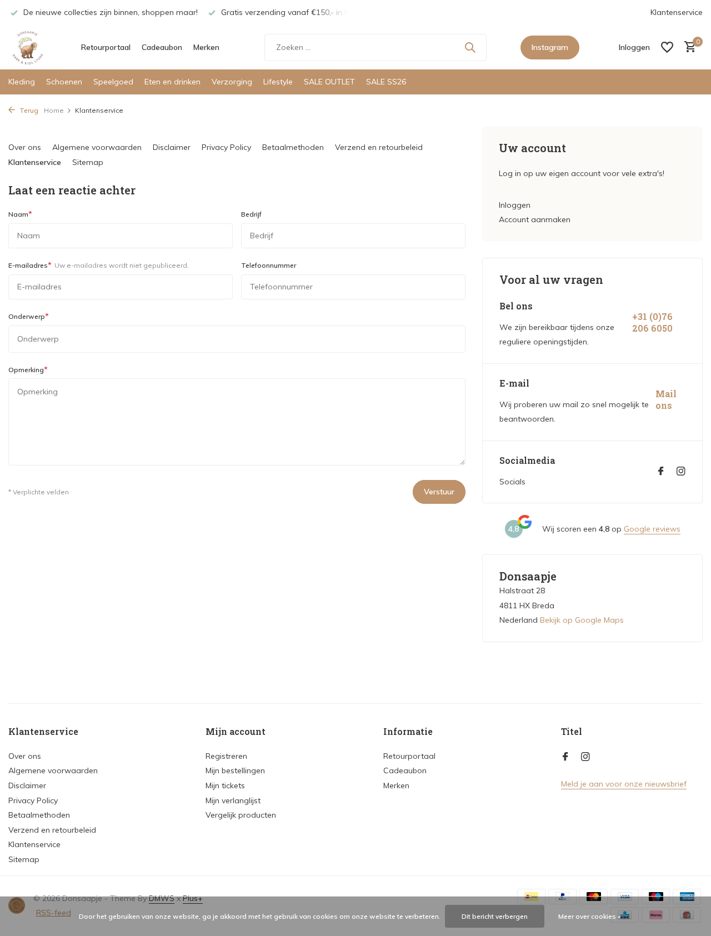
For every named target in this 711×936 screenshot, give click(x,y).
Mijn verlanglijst (233, 800)
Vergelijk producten (241, 815)
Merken (206, 47)
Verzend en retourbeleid (379, 147)
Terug (28, 110)
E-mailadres (98, 265)
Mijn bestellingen (235, 770)
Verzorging (232, 82)
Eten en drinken (172, 82)
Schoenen (64, 82)
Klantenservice (676, 12)
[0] (687, 47)
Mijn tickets (225, 785)
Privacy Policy (226, 147)
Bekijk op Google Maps (582, 620)
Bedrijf (251, 214)
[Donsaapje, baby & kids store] (27, 47)
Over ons (24, 147)
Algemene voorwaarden (97, 147)
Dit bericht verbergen (495, 916)
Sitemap (87, 162)
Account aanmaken (534, 219)
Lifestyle (278, 82)
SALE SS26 (386, 82)
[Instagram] (681, 471)
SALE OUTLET (329, 82)
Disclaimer (172, 147)
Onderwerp (28, 316)
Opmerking (28, 369)
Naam (20, 214)
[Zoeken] (470, 47)
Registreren (226, 756)
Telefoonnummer (268, 265)
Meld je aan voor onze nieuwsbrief (624, 784)
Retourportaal (106, 47)
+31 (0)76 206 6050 (652, 322)
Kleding (21, 82)
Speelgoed (113, 82)
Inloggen (514, 205)
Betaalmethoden (293, 147)
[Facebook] (661, 471)
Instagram (550, 47)
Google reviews (652, 529)
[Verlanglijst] (667, 47)
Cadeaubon (162, 47)
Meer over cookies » (589, 916)
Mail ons (666, 399)
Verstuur (439, 492)
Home (54, 110)
